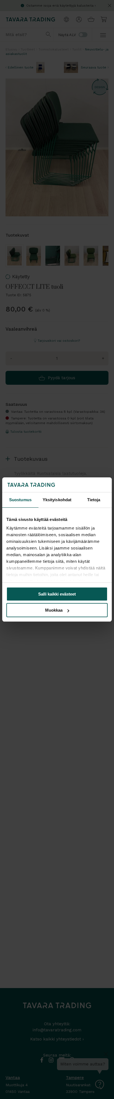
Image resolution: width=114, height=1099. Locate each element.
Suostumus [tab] (20, 499)
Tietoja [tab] (93, 499)
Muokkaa (54, 610)
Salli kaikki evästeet (57, 594)
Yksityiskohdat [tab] (57, 499)
